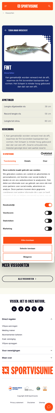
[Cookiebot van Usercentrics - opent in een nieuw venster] (41, 154)
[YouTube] (27, 308)
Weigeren (27, 257)
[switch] (48, 213)
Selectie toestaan (27, 248)
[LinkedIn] (14, 308)
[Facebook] (40, 308)
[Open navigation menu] (5, 6)
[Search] (49, 6)
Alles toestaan (27, 240)
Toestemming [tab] (10, 161)
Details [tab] (27, 161)
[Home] (27, 6)
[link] (27, 279)
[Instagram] (34, 308)
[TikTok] (20, 308)
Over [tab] (45, 161)
